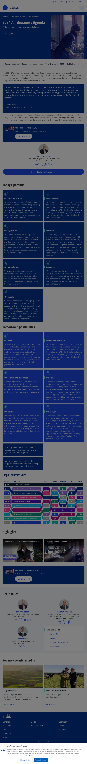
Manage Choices (25, 760)
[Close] (83, 746)
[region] (43, 753)
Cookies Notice (28, 756)
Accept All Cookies (40, 760)
